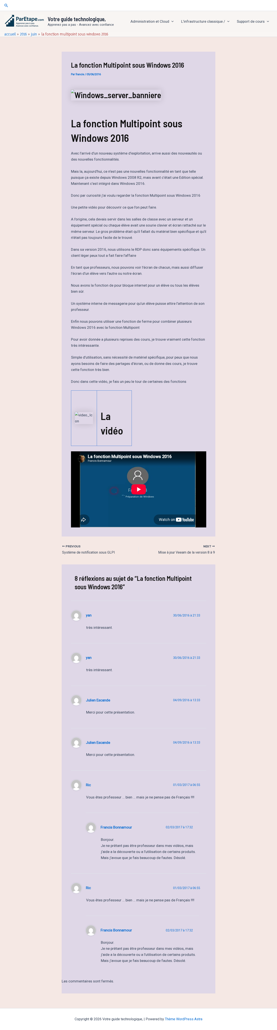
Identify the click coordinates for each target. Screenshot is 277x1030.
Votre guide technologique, (77, 19)
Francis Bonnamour (116, 827)
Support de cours (251, 21)
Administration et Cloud (149, 21)
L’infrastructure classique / (203, 21)
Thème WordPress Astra (183, 1019)
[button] (6, 5)
